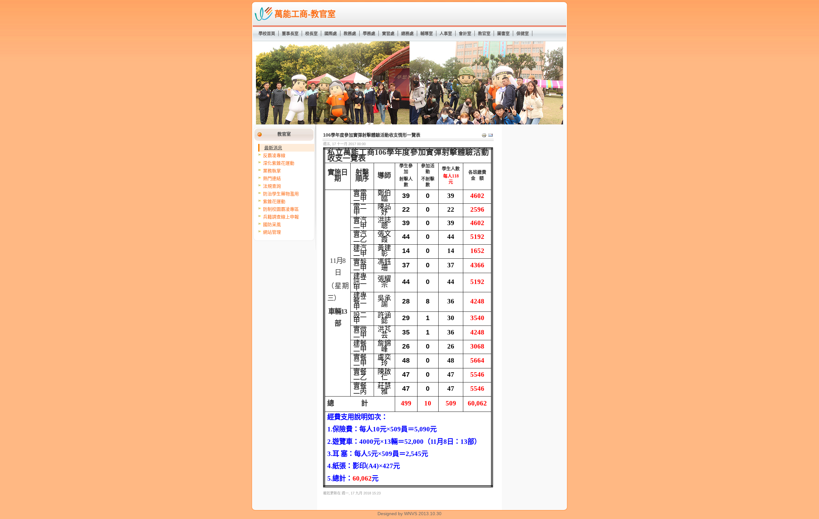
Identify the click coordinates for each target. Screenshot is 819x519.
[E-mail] (490, 136)
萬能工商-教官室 (305, 14)
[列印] (484, 136)
